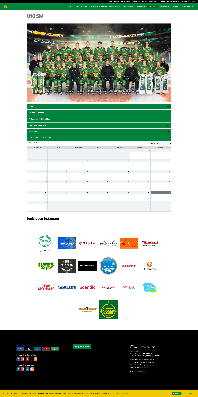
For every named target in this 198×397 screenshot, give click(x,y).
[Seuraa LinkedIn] (27, 369)
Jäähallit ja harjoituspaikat (139, 2)
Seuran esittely (125, 2)
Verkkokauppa (185, 2)
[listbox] (161, 143)
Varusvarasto (153, 2)
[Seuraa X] (31, 359)
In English (162, 2)
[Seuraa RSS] (35, 359)
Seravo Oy (145, 367)
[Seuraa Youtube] (27, 359)
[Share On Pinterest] (46, 348)
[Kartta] (99, 366)
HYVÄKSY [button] (176, 393)
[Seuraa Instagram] (22, 359)
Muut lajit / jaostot (172, 2)
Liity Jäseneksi (82, 346)
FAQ (110, 2)
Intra (193, 2)
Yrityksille (116, 2)
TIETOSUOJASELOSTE (140, 371)
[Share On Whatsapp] (54, 348)
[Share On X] (29, 348)
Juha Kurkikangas (152, 366)
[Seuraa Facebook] (18, 359)
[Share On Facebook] (20, 348)
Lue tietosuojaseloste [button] (188, 393)
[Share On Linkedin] (37, 348)
